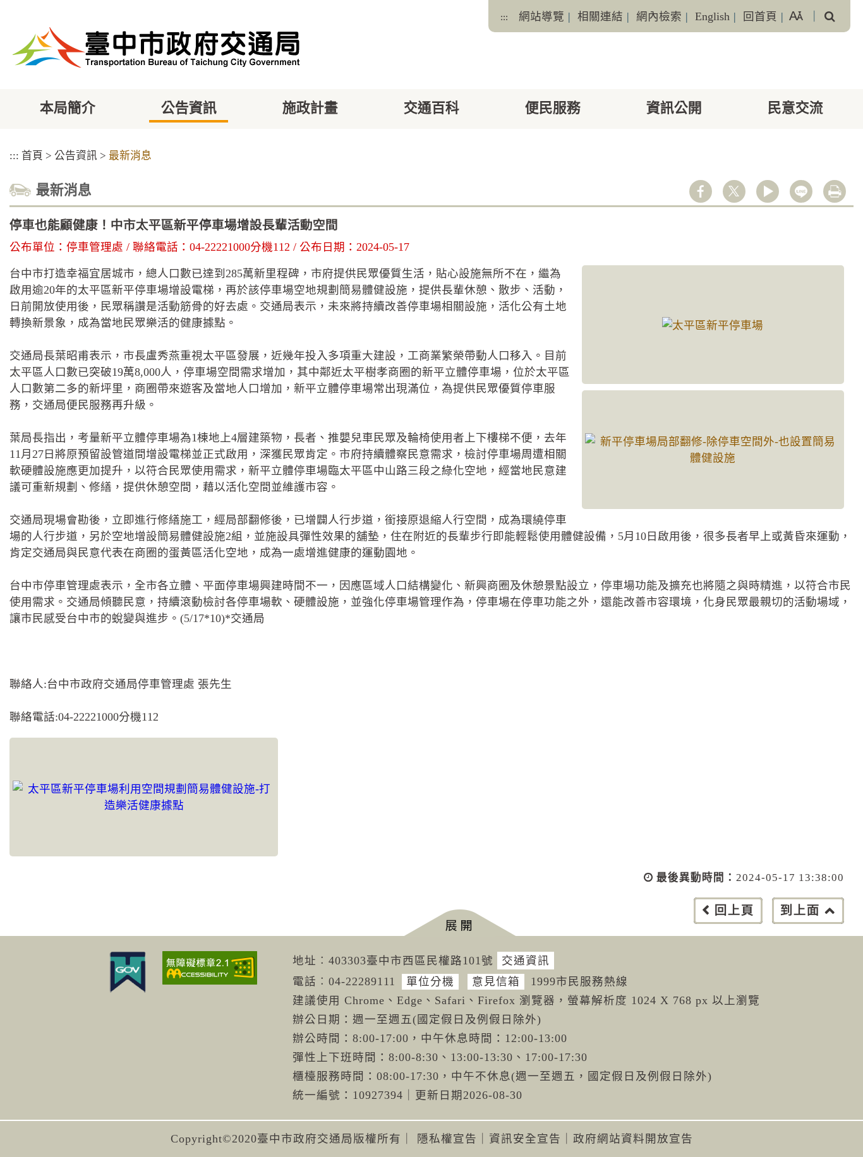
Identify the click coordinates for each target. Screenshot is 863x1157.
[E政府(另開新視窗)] (127, 972)
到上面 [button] (800, 910)
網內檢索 (659, 16)
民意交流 (795, 108)
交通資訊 (526, 960)
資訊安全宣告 (525, 1138)
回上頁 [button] (734, 910)
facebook (700, 191)
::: (504, 17)
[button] (459, 923)
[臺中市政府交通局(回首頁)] (156, 47)
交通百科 (431, 108)
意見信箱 (496, 981)
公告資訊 (189, 108)
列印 (834, 191)
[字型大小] (796, 16)
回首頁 (760, 16)
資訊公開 (674, 108)
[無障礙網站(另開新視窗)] (209, 968)
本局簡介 (67, 108)
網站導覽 (541, 16)
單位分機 (430, 981)
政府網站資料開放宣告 (633, 1138)
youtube (767, 191)
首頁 (32, 156)
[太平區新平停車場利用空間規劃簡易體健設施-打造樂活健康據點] (143, 797)
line (801, 191)
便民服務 (553, 108)
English (712, 16)
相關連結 (600, 16)
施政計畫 (310, 108)
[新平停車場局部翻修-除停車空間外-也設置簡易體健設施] (713, 449)
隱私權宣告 (447, 1138)
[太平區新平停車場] (713, 324)
